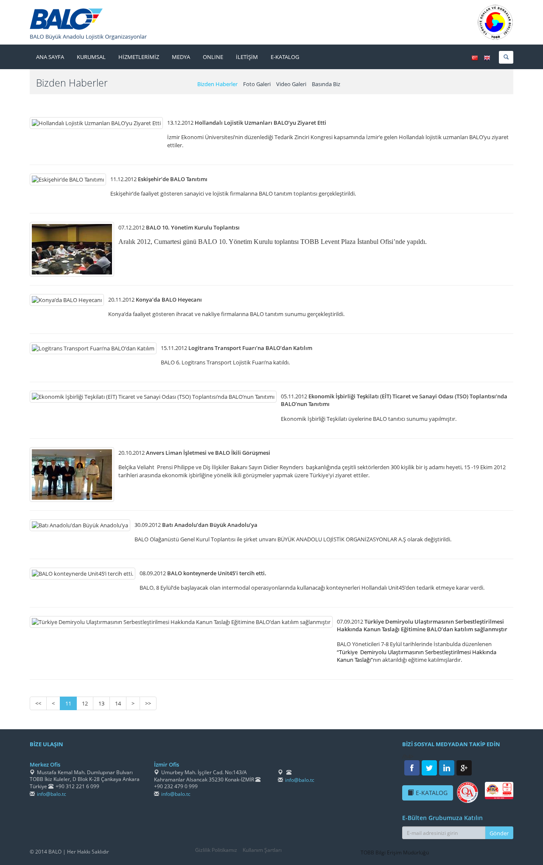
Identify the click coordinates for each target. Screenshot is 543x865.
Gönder (499, 833)
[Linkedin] (446, 767)
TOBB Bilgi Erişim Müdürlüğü (395, 852)
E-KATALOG (432, 793)
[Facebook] (412, 767)
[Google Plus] (464, 767)
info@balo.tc (51, 794)
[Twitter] (429, 767)
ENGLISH (487, 58)
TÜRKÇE (474, 58)
